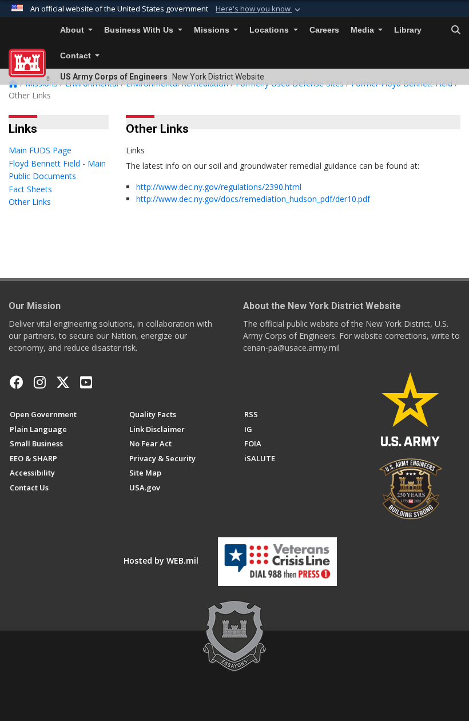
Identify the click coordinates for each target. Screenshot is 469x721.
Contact (76, 56)
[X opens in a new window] (63, 382)
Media (363, 30)
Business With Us (140, 30)
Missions (213, 30)
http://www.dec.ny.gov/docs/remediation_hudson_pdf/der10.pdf (253, 198)
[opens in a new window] (40, 382)
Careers (324, 30)
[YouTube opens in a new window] (86, 382)
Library (408, 30)
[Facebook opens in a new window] (16, 382)
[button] (259, 9)
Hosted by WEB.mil (161, 560)
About (73, 30)
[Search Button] (455, 30)
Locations (270, 30)
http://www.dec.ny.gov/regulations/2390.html (218, 186)
